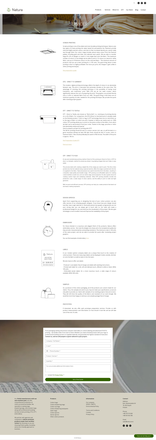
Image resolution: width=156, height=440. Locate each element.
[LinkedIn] (139, 3)
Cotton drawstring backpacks (59, 409)
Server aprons (54, 415)
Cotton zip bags (55, 406)
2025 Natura (78, 438)
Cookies (88, 412)
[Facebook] (142, 3)
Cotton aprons (54, 413)
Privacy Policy (90, 414)
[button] (98, 9)
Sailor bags (53, 411)
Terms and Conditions (93, 410)
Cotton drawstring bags (57, 404)
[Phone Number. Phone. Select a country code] (47, 351)
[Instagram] (145, 3)
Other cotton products (57, 417)
